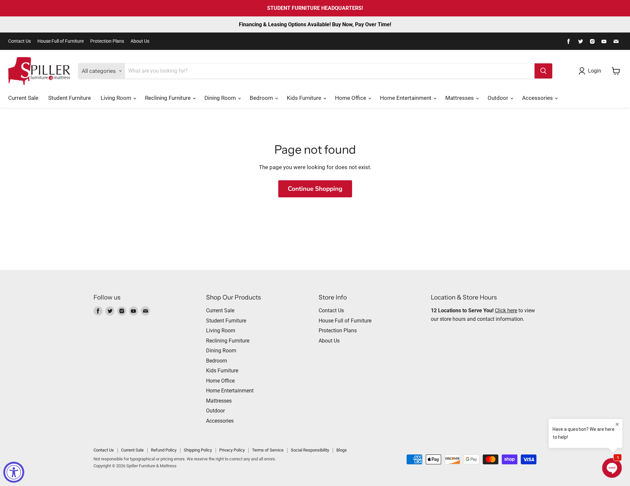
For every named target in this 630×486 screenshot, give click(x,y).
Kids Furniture (305, 98)
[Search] (543, 70)
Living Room (117, 98)
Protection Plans (107, 41)
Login (594, 71)
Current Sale (23, 98)
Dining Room (220, 98)
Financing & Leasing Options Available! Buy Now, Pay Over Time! (315, 24)
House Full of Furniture (60, 41)
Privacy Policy (232, 450)
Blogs (341, 450)
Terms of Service (268, 450)
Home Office (351, 98)
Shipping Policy (198, 450)
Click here (506, 310)
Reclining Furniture (168, 98)
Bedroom (262, 98)
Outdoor (499, 98)
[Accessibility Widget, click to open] (13, 472)
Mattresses (460, 98)
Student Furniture (69, 98)
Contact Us (19, 41)
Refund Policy (164, 450)
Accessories (538, 98)
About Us (140, 41)
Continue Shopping (315, 189)
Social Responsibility (310, 450)
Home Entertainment (406, 98)
